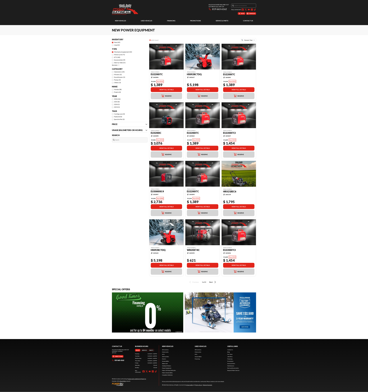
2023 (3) (117, 107)
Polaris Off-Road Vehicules (169, 370)
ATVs (163, 354)
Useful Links (232, 346)
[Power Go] (129, 384)
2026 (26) (117, 99)
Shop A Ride (123, 381)
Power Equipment (166, 368)
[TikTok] (255, 9)
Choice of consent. (207, 385)
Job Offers (230, 356)
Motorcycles (165, 352)
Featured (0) (118, 116)
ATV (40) (117, 57)
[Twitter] (246, 9)
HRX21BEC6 (229, 191)
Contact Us (248, 21)
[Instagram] (252, 9)
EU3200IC (156, 133)
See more (114, 65)
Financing (171, 21)
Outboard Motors (166, 366)
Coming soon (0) (119, 114)
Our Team (229, 354)
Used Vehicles (146, 21)
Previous (195, 282)
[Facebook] (243, 9)
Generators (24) (119, 72)
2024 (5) (117, 104)
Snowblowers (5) (119, 77)
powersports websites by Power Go (137, 379)
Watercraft (165, 363)
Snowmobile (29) (119, 60)
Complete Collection (167, 375)
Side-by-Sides (165, 356)
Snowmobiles (165, 361)
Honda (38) (118, 89)
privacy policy (189, 385)
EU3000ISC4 (157, 191)
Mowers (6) (118, 74)
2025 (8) (117, 102)
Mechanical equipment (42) (123, 52)
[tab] (137, 350)
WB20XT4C (193, 250)
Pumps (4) (117, 80)
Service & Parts (222, 21)
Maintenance (230, 366)
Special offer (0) (119, 119)
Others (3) (117, 82)
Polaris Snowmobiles (167, 372)
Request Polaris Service (233, 370)
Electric (164, 359)
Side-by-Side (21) (119, 62)
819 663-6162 (219, 9)
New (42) (117, 42)
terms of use (198, 385)
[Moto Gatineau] (125, 9)
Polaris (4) (117, 92)
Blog (228, 352)
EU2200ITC (157, 74)
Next (211, 282)
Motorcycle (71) (119, 54)
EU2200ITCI (229, 133)
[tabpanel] (146, 360)
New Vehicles (120, 21)
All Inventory (165, 349)
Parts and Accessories (233, 368)
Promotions (195, 21)
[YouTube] (249, 9)
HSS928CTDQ (194, 74)
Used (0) (117, 45)
